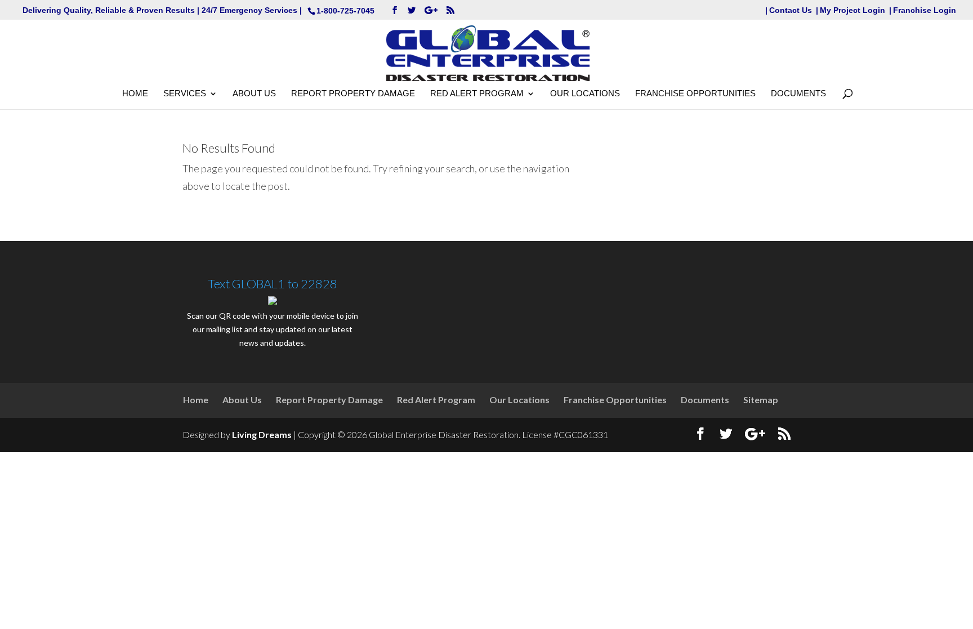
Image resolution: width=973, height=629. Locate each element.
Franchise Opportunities (695, 94)
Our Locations (585, 94)
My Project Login (852, 10)
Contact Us (790, 10)
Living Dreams (262, 434)
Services (184, 94)
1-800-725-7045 (345, 10)
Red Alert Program (477, 94)
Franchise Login (924, 10)
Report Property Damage (353, 94)
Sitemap (760, 399)
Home (135, 94)
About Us (254, 94)
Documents (798, 94)
